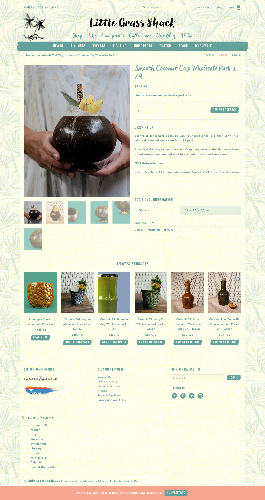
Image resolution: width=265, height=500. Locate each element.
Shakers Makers (40, 380)
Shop (77, 36)
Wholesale (203, 46)
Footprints (112, 36)
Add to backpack (225, 110)
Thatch (165, 46)
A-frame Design (42, 394)
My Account (203, 7)
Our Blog (165, 36)
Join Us (234, 377)
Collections (140, 36)
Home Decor (143, 46)
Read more (40, 337)
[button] (124, 70)
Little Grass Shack (35, 27)
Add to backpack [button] (77, 342)
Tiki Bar (99, 46)
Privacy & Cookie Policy (112, 400)
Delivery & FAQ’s (108, 381)
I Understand (176, 493)
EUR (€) (236, 54)
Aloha (186, 36)
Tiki (91, 36)
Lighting (120, 46)
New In (58, 46)
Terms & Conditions (110, 395)
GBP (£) (211, 54)
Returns (102, 390)
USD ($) (223, 54)
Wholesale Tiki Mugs (51, 55)
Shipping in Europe (109, 386)
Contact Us (104, 376)
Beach (183, 46)
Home (30, 55)
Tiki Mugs (78, 46)
